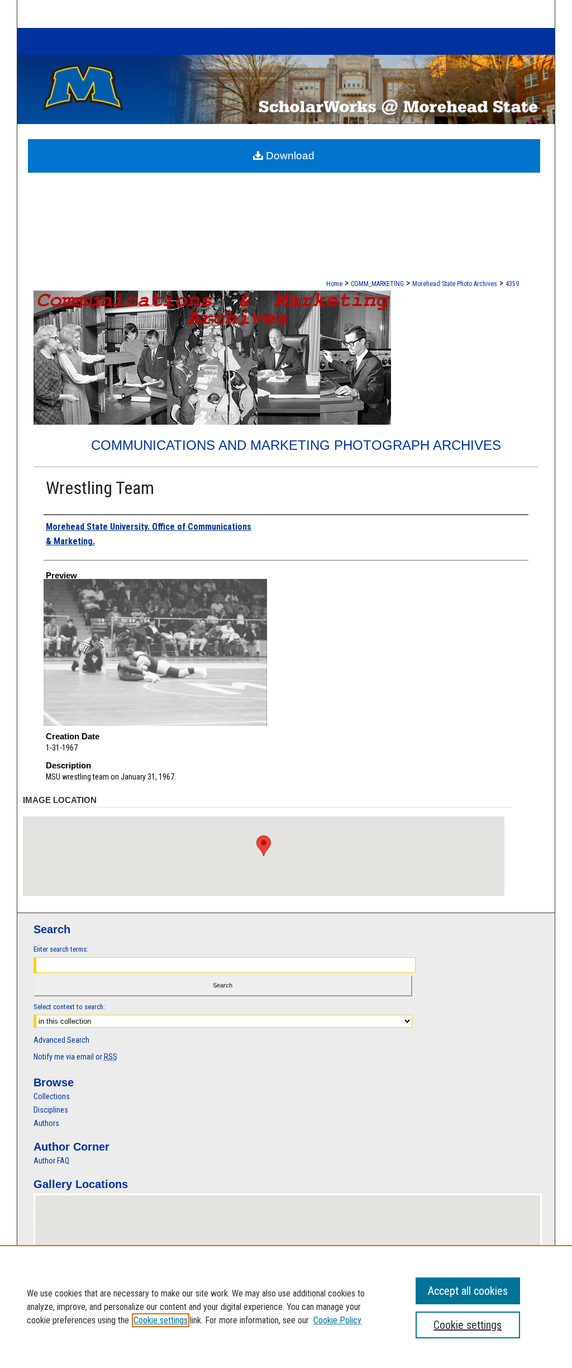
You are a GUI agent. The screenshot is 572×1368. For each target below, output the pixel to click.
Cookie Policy (337, 1320)
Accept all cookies (468, 1291)
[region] (286, 1306)
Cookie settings (161, 1320)
